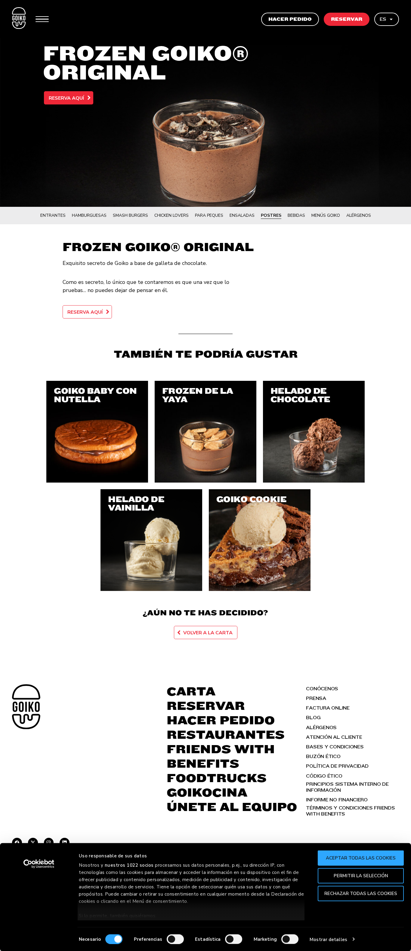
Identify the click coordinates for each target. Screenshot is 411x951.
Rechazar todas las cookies (360, 893)
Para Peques (209, 215)
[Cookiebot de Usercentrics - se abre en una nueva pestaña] (39, 864)
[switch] (175, 939)
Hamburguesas (89, 215)
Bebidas (296, 215)
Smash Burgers (130, 215)
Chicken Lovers (171, 215)
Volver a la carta (208, 632)
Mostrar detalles (328, 939)
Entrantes (53, 215)
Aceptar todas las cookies (361, 858)
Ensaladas (242, 215)
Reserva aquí (66, 98)
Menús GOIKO (325, 215)
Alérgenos (358, 215)
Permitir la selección (361, 875)
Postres (271, 215)
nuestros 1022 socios (129, 865)
